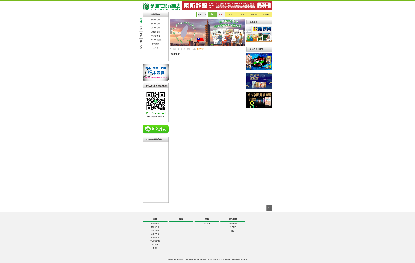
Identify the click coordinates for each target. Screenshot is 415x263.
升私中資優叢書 (156, 40)
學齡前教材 (155, 36)
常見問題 (233, 227)
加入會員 (254, 14)
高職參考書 (155, 32)
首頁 (230, 14)
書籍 (141, 20)
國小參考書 (155, 20)
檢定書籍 (155, 44)
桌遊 (141, 28)
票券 (141, 35)
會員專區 (266, 14)
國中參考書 (155, 24)
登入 (242, 14)
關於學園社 (233, 223)
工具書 (155, 48)
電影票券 (207, 223)
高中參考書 (155, 28)
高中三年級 (191, 49)
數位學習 (141, 44)
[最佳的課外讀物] (259, 70)
